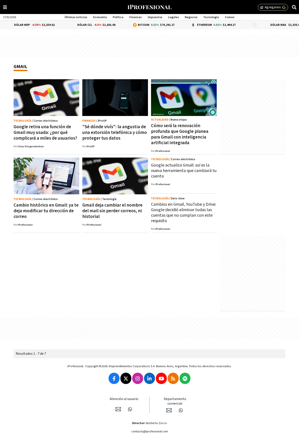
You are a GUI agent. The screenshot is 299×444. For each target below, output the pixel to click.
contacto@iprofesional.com (149, 431)
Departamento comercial (175, 401)
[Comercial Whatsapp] (180, 410)
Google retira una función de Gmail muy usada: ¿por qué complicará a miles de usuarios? (45, 132)
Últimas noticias (76, 17)
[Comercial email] (169, 410)
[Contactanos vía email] (118, 409)
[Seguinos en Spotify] (184, 378)
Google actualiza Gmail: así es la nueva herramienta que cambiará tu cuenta (183, 170)
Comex (229, 17)
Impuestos (155, 17)
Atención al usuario (124, 399)
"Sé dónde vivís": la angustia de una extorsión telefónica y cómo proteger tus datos (114, 132)
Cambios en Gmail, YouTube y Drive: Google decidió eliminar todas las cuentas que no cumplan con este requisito (183, 213)
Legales (173, 17)
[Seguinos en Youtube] (161, 378)
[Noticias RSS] (173, 378)
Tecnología (211, 17)
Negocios (191, 17)
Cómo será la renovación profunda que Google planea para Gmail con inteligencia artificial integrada (179, 134)
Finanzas (135, 17)
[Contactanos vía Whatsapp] (130, 409)
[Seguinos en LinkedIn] (149, 378)
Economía (100, 17)
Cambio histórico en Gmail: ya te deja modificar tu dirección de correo (46, 210)
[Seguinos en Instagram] (137, 378)
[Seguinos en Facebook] (114, 378)
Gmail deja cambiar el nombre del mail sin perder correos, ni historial (112, 210)
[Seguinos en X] (125, 378)
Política (118, 17)
